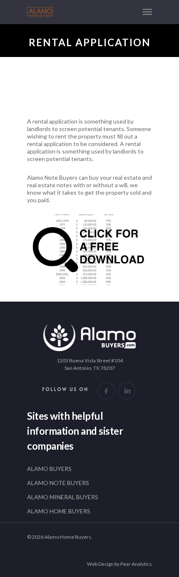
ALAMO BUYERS (49, 468)
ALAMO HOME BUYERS (58, 511)
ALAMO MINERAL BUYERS (62, 496)
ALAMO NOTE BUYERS (58, 482)
